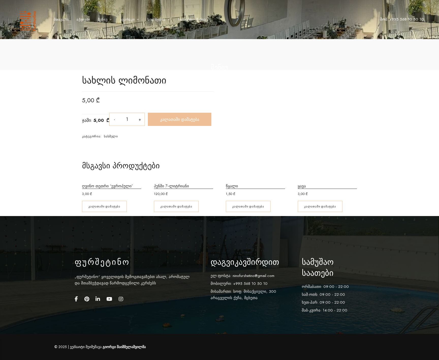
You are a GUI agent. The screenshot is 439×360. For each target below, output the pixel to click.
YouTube (109, 299)
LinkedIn (98, 299)
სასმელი (111, 136)
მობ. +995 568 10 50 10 (402, 19)
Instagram (121, 299)
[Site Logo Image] (29, 21)
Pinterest (86, 299)
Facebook (76, 299)
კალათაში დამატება (179, 119)
